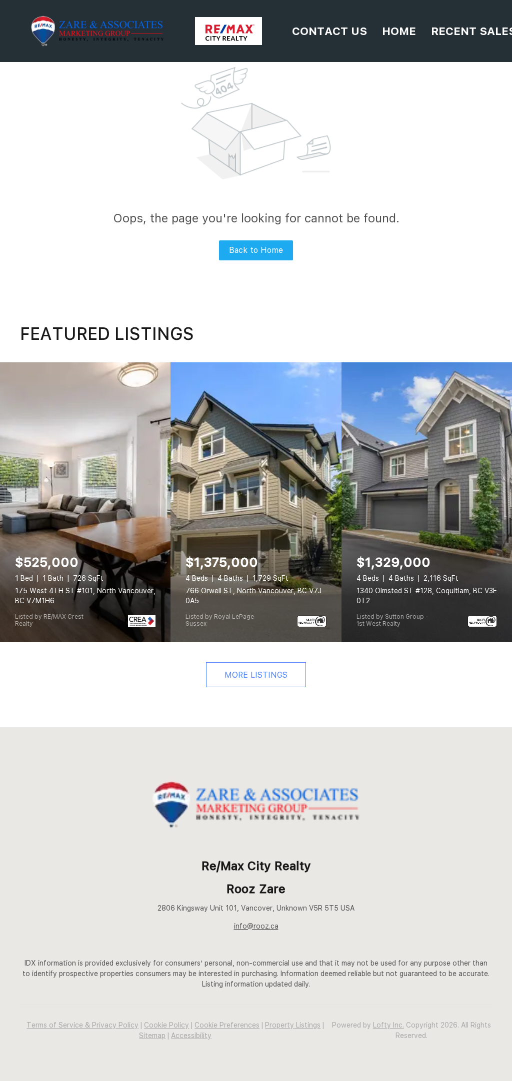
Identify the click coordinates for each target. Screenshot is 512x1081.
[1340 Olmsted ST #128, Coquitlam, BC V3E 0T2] (427, 502)
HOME (399, 30)
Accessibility (191, 1036)
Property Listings (292, 1025)
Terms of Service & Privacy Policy (82, 1025)
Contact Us (329, 30)
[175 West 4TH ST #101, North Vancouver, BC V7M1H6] (85, 502)
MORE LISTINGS (256, 675)
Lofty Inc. (388, 1025)
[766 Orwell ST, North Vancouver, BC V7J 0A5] (255, 502)
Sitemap (152, 1036)
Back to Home (256, 250)
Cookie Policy (166, 1025)
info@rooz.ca (256, 926)
